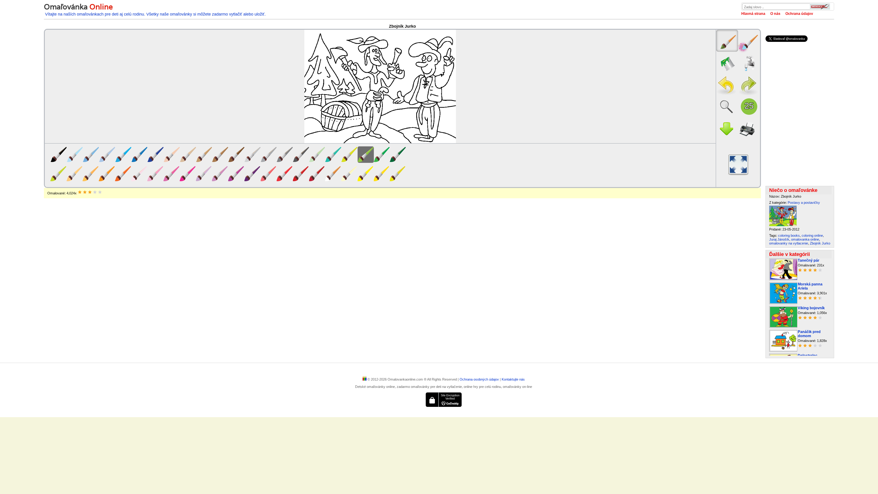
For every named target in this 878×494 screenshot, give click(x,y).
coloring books (789, 235)
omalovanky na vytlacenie (788, 243)
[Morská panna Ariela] (783, 302)
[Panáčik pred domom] (783, 350)
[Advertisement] (402, 235)
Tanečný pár (808, 260)
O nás (775, 14)
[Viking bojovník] (783, 326)
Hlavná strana (753, 14)
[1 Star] (80, 192)
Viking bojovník (811, 308)
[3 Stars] (90, 192)
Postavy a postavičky (804, 202)
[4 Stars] (95, 192)
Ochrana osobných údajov (480, 379)
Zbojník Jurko (820, 243)
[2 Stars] (85, 192)
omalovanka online (805, 239)
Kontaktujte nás (513, 379)
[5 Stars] (100, 192)
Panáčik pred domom (809, 334)
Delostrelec (807, 355)
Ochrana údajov (799, 14)
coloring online (812, 235)
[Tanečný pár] (783, 278)
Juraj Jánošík (779, 239)
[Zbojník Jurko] (783, 225)
